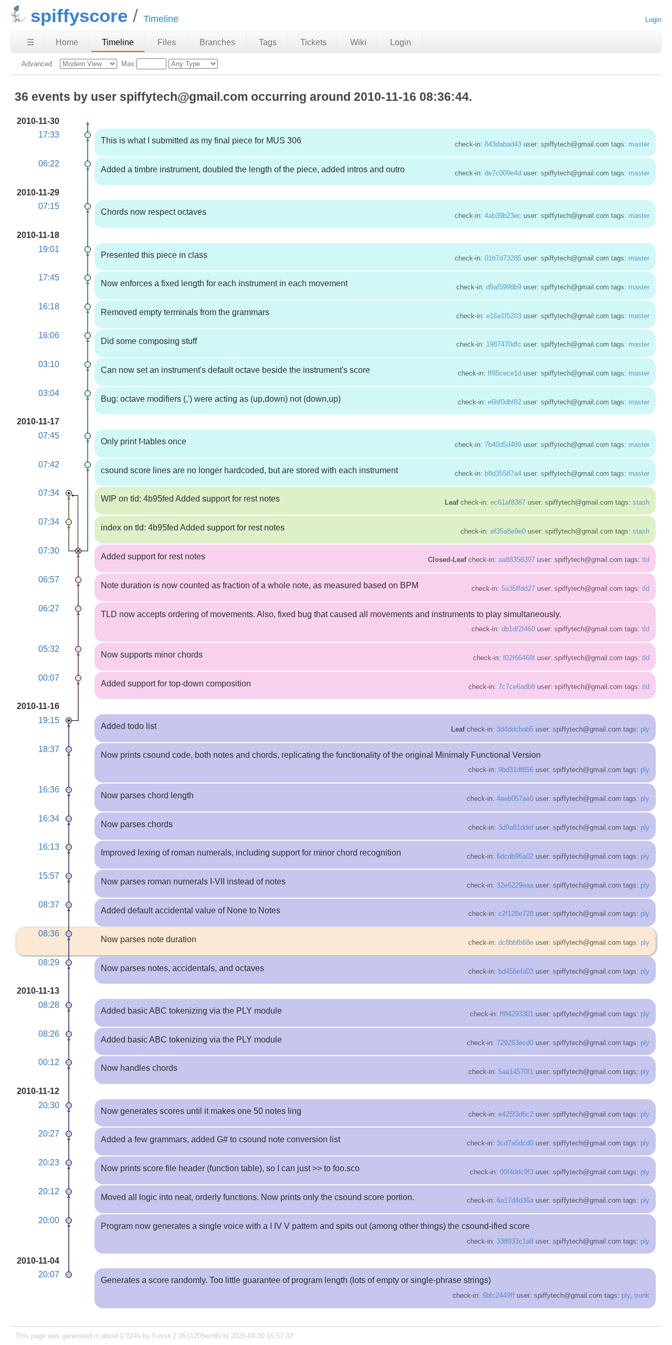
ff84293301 (516, 1014)
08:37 (48, 904)
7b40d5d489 (503, 445)
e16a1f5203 (503, 316)
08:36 (48, 933)
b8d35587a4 (503, 473)
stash (641, 502)
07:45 (48, 435)
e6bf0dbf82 (504, 402)
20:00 (48, 1220)
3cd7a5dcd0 (515, 1143)
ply (644, 729)
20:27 (48, 1133)
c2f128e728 (515, 913)
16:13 (48, 846)
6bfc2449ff (498, 1295)
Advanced (37, 64)
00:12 (48, 1062)
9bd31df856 (515, 770)
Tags (268, 42)
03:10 (48, 364)
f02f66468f (519, 658)
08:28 (48, 1004)
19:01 (48, 249)
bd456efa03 (515, 971)
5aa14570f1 (515, 1072)
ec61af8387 (508, 502)
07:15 (48, 206)
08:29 (48, 962)
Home (67, 42)
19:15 (48, 720)
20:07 (48, 1274)
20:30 (48, 1105)
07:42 (48, 464)
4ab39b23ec (503, 216)
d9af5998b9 (503, 287)
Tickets (313, 42)
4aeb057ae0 (515, 798)
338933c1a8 (515, 1241)
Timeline (118, 42)
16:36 (48, 789)
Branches (217, 42)
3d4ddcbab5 (515, 729)
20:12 (48, 1191)
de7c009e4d (503, 173)
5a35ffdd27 (518, 588)
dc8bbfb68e (515, 942)
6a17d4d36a (515, 1200)
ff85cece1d (504, 373)
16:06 (48, 335)
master (638, 144)
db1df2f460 (518, 629)
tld (645, 560)
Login (653, 20)
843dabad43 (503, 144)
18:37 (48, 749)
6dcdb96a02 (515, 856)
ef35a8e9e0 (508, 531)
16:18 (48, 306)
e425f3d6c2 (515, 1114)
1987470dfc (503, 344)
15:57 (48, 875)
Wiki (358, 42)
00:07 (48, 677)
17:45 (48, 277)
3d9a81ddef (515, 827)
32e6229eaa (515, 885)
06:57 (48, 579)
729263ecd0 (515, 1043)
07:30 (48, 550)
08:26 (48, 1033)
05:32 (48, 648)
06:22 (48, 163)
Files (167, 42)
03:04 (48, 393)
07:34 (48, 492)
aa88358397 (516, 560)
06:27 (48, 608)
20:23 (48, 1162)
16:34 (48, 818)
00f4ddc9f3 (516, 1172)
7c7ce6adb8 (516, 687)
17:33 (48, 134)
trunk (641, 1295)
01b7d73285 (503, 258)
